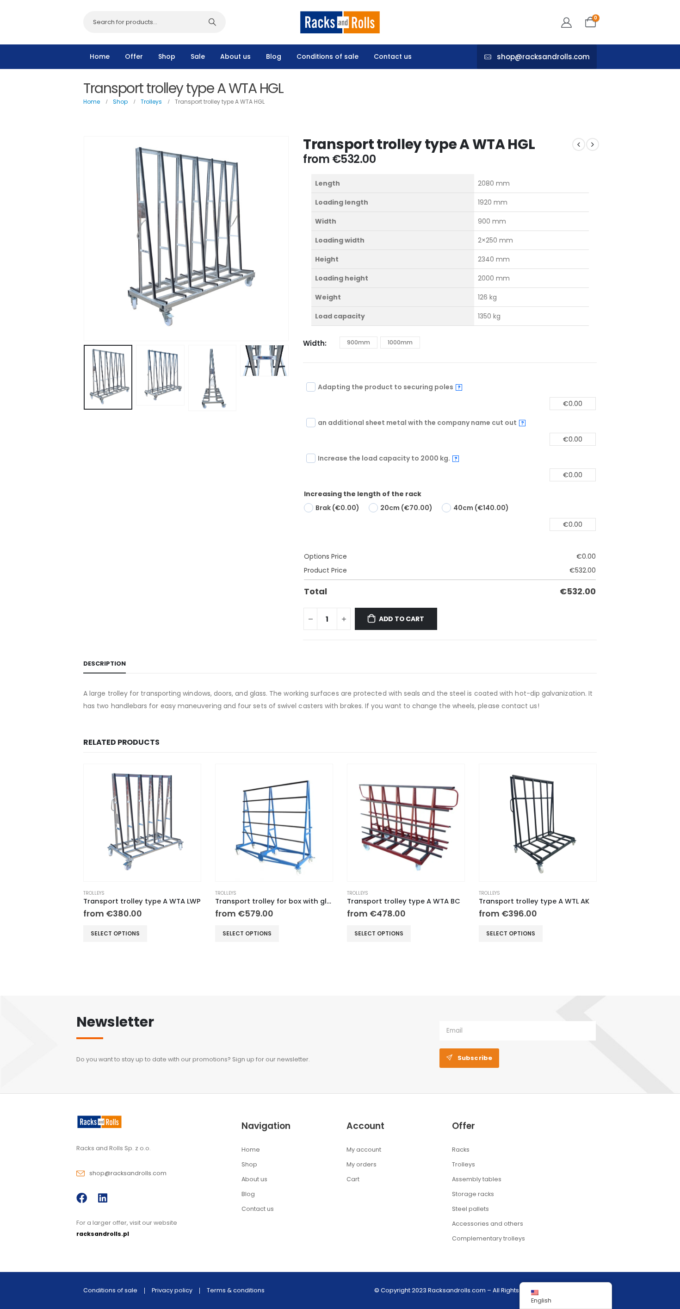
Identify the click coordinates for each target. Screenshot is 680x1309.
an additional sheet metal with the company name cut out (421, 422)
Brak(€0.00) (337, 507)
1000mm (400, 342)
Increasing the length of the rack (362, 494)
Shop (166, 56)
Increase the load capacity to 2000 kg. (387, 458)
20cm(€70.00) (406, 507)
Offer (134, 56)
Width (314, 343)
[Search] (212, 22)
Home (100, 56)
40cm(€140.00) (481, 507)
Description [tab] (104, 663)
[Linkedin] (102, 1198)
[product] (142, 822)
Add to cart (401, 618)
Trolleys (94, 893)
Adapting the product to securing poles (389, 387)
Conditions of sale (328, 56)
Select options (115, 933)
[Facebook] (81, 1198)
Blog (273, 56)
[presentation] (86, 238)
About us (235, 56)
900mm (358, 342)
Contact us (393, 56)
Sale (198, 56)
